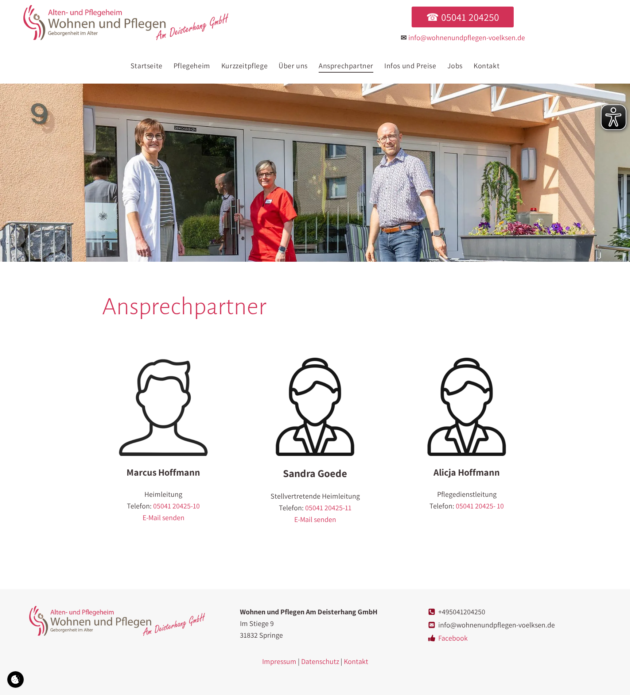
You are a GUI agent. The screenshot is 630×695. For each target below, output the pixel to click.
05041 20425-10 (176, 506)
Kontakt (356, 661)
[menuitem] (146, 66)
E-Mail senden (163, 517)
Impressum (279, 661)
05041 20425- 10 (480, 506)
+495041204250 (461, 612)
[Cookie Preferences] (15, 679)
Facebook (453, 638)
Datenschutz (320, 661)
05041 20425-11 (328, 507)
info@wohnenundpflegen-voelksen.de (466, 37)
